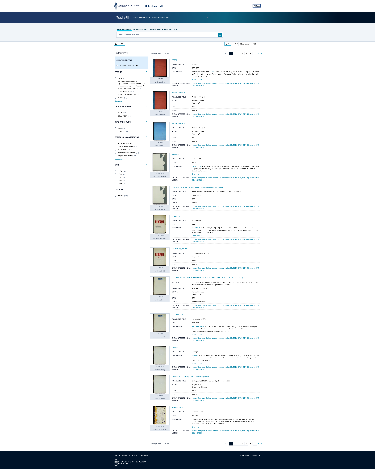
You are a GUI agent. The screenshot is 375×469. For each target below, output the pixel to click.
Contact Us (256, 455)
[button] (131, 72)
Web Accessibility (245, 455)
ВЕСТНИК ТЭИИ (198, 326)
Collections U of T (126, 455)
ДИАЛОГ (195, 355)
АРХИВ (212, 72)
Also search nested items (127, 66)
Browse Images (156, 29)
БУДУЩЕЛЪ (196, 166)
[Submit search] (220, 35)
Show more (196, 79)
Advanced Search (140, 29)
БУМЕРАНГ (196, 228)
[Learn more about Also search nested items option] (136, 65)
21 (255, 54)
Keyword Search (124, 29)
